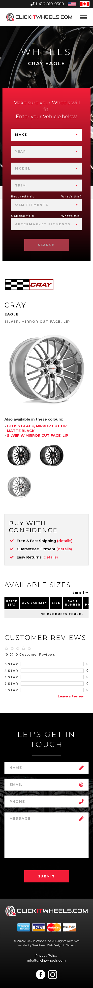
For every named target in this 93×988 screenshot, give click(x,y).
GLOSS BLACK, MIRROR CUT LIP (37, 426)
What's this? (71, 196)
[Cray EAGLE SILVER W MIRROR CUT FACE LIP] (19, 486)
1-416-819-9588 (50, 3)
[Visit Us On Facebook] (40, 974)
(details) (64, 540)
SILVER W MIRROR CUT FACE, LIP (37, 435)
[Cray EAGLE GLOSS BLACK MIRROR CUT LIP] (19, 455)
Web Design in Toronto (61, 945)
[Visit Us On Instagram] (52, 974)
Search (46, 245)
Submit (46, 876)
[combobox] (46, 135)
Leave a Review (71, 696)
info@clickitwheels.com (46, 960)
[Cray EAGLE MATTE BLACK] (51, 455)
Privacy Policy (46, 955)
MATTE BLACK (20, 431)
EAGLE (11, 314)
